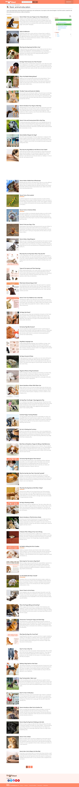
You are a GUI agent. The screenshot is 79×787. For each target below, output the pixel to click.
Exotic (58, 36)
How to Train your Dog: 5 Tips (27, 224)
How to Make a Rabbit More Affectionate (30, 180)
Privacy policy (39, 785)
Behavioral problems (62, 22)
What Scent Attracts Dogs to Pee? (28, 283)
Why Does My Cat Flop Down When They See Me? (32, 253)
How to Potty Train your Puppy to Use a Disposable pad (34, 17)
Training (12, 5)
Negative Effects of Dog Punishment (29, 371)
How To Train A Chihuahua (26, 693)
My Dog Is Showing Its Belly (27, 502)
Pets (58, 34)
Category (57, 32)
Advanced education (62, 28)
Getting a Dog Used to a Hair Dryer (28, 663)
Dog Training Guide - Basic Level (28, 678)
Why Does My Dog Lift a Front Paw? (29, 634)
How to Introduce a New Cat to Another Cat (31, 707)
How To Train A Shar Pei (26, 649)
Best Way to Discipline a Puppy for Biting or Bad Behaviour (35, 444)
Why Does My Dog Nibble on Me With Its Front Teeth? (33, 149)
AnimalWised (8, 5)
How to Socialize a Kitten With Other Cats (30, 385)
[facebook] (9, 780)
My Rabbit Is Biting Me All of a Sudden (29, 546)
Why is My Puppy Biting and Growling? (30, 605)
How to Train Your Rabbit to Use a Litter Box (31, 297)
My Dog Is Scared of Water (26, 356)
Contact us (26, 785)
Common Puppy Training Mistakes (28, 414)
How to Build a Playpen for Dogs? (28, 135)
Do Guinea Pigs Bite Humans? (27, 327)
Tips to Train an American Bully (28, 210)
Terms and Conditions (32, 785)
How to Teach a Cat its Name (27, 590)
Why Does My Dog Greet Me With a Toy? (30, 47)
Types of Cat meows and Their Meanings (30, 268)
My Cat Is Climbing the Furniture (28, 429)
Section (56, 18)
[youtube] (16, 780)
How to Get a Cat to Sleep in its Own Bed (30, 751)
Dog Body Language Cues (26, 341)
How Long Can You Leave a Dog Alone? (30, 561)
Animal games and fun (62, 26)
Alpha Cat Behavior (25, 31)
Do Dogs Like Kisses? (25, 312)
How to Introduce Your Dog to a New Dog (30, 105)
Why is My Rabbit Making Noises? (28, 76)
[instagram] (13, 780)
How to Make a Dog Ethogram (27, 239)
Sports (59, 30)
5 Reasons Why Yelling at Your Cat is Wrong (31, 532)
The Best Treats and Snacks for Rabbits (30, 91)
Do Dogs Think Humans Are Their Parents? (30, 62)
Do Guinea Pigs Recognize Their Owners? (30, 458)
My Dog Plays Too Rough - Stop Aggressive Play (32, 400)
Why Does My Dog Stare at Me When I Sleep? (31, 488)
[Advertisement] (30, 171)
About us (21, 785)
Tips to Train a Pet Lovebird (27, 195)
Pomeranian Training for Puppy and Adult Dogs (32, 619)
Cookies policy (45, 785)
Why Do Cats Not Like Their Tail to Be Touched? (32, 473)
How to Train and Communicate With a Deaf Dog (32, 120)
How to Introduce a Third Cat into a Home (30, 517)
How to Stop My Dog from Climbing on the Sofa (32, 722)
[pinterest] (18, 780)
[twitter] (11, 780)
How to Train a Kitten (25, 736)
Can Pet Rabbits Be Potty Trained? (28, 575)
